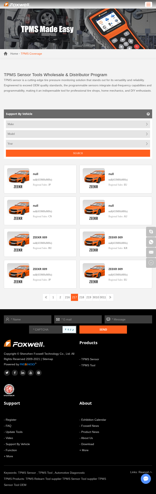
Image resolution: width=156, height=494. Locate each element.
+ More (8, 456)
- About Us (86, 438)
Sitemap (47, 359)
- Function (10, 450)
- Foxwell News (89, 425)
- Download (86, 444)
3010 (96, 297)
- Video (8, 438)
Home (14, 53)
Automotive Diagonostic (70, 472)
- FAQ (7, 425)
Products (88, 342)
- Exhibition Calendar (92, 419)
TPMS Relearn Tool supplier (44, 478)
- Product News (89, 431)
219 (88, 297)
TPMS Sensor (27, 472)
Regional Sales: (42, 184)
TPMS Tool (45, 472)
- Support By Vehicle (17, 444)
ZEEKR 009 (40, 237)
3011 (103, 297)
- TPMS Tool (87, 365)
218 (81, 297)
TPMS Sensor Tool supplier (79, 478)
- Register (10, 419)
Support (12, 403)
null (35, 174)
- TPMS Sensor (89, 359)
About (85, 403)
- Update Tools (13, 431)
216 (67, 297)
